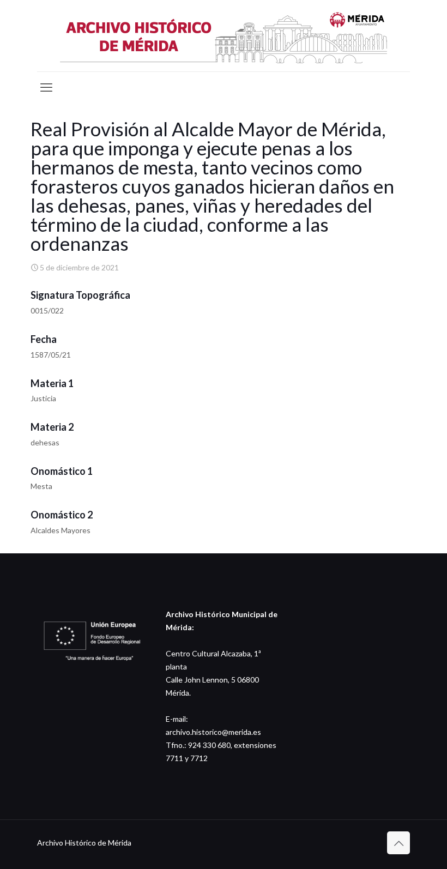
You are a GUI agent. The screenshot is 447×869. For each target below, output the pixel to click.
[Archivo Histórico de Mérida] (223, 35)
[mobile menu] (46, 87)
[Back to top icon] (398, 842)
